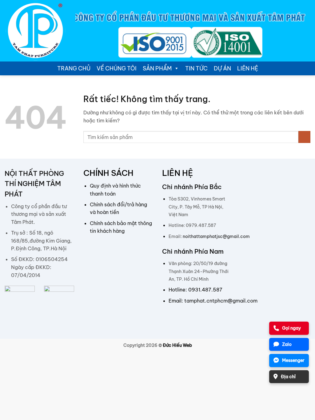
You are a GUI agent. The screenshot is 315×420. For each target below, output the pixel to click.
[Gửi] (304, 137)
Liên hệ (247, 68)
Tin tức (196, 68)
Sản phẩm (157, 68)
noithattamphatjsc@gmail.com (216, 236)
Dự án (222, 68)
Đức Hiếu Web (177, 345)
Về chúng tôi (117, 68)
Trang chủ (73, 68)
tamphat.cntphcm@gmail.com (220, 301)
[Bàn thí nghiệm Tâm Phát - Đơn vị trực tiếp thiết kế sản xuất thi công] (35, 30)
